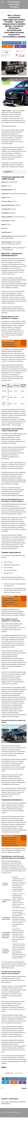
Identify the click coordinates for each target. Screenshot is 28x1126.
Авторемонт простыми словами (14, 4)
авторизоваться (5, 1103)
